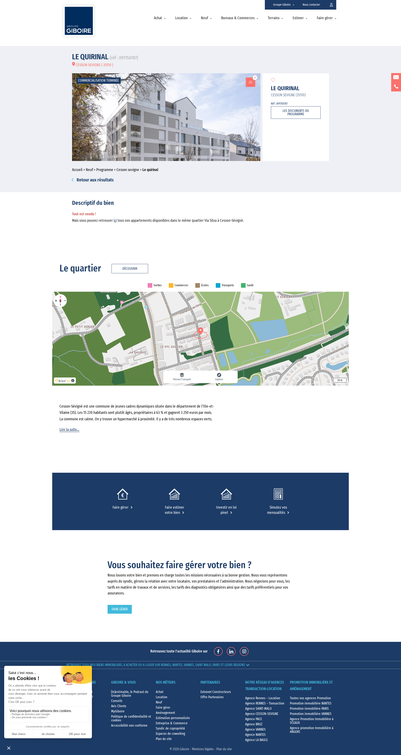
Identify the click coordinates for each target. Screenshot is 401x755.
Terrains (273, 18)
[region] (200, 339)
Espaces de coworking (170, 733)
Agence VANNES (255, 729)
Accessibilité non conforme (129, 725)
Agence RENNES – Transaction (264, 703)
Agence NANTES (255, 734)
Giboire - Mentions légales (196, 749)
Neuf (204, 18)
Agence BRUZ (253, 724)
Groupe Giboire (282, 4)
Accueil (77, 170)
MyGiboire (117, 711)
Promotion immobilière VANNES (310, 714)
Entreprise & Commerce (172, 723)
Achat (158, 18)
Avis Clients (118, 706)
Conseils (116, 701)
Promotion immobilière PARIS (309, 708)
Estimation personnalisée (173, 718)
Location (181, 18)
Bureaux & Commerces (238, 18)
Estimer (298, 18)
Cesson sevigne (128, 170)
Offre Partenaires (212, 697)
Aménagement (165, 712)
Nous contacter (311, 4)
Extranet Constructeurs (215, 692)
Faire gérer (325, 18)
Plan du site (164, 739)
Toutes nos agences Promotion (310, 698)
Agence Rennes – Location (262, 698)
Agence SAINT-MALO (258, 708)
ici (115, 221)
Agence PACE (253, 719)
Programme (104, 170)
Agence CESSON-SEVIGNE (261, 714)
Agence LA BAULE (256, 740)
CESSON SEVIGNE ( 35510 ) (94, 65)
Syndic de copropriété (170, 728)
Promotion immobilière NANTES (310, 703)
